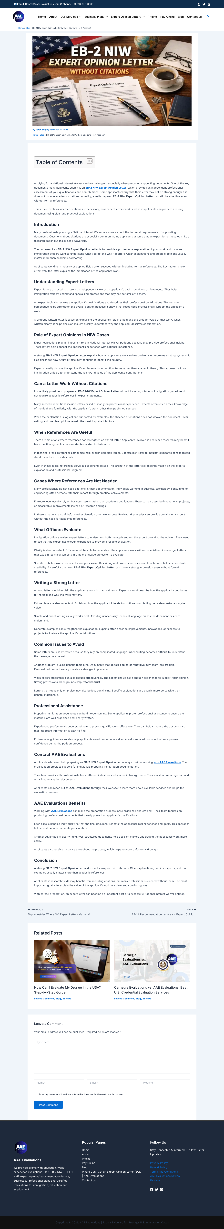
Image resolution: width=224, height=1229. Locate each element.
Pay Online (167, 16)
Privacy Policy (159, 1163)
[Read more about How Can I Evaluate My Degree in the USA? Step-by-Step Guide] (72, 960)
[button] (79, 17)
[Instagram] (208, 4)
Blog (181, 16)
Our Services (69, 16)
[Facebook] (199, 4)
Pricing (152, 16)
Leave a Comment (44, 998)
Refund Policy (158, 1167)
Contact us (194, 16)
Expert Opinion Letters (126, 16)
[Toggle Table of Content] (88, 161)
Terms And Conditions (164, 1171)
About (53, 16)
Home (42, 16)
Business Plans (94, 16)
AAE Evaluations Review (165, 1176)
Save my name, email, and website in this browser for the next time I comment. (81, 1094)
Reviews (155, 1180)
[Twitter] (204, 4)
